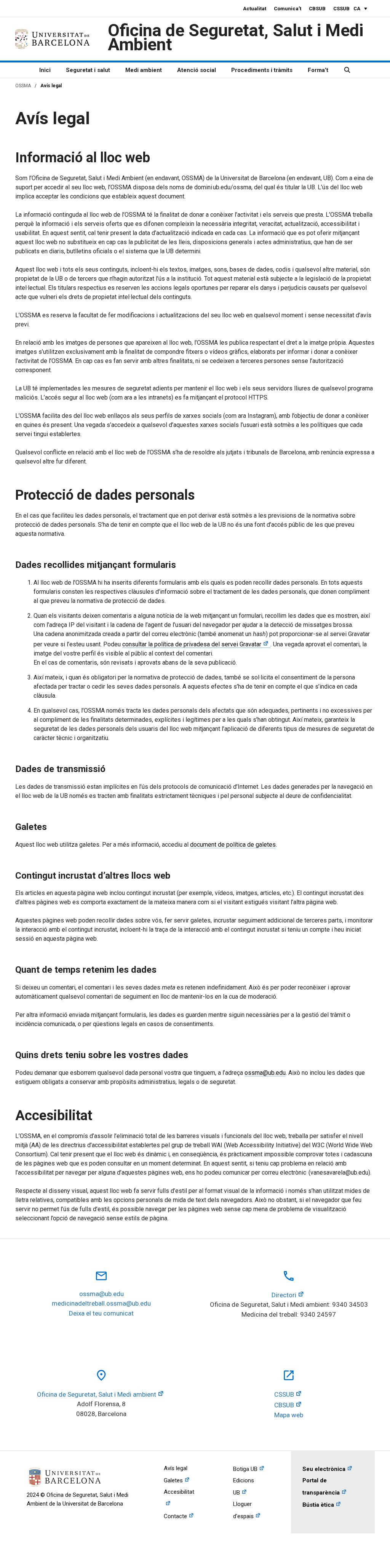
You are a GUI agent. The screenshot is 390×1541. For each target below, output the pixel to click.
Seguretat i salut (88, 70)
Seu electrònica (323, 1469)
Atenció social (196, 70)
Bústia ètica (318, 1504)
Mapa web (288, 1415)
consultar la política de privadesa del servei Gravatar (191, 644)
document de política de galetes (233, 844)
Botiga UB (245, 1469)
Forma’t (318, 70)
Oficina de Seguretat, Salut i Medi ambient (96, 1394)
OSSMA (23, 85)
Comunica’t (287, 8)
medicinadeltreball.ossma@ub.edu (101, 1303)
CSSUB (341, 8)
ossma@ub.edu (265, 1072)
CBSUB (317, 8)
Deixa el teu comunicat (101, 1313)
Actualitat (254, 8)
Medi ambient (143, 70)
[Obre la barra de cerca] (347, 70)
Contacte (175, 1516)
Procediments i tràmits (261, 70)
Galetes (173, 1480)
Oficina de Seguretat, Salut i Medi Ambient (235, 37)
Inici (45, 70)
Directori (284, 1295)
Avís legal (175, 1468)
